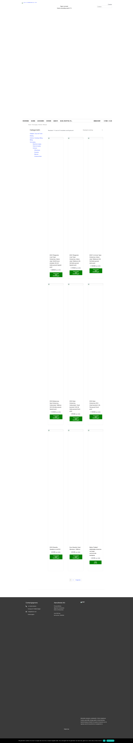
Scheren (40, 124)
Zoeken (110, 4)
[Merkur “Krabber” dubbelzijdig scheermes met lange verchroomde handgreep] (95, 487)
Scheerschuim (38, 156)
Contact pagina (31, 614)
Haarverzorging (37, 146)
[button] (63, 734)
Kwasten (36, 152)
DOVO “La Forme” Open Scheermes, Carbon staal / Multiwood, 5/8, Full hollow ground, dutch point (95, 259)
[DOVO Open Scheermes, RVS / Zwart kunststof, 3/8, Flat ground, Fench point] (95, 341)
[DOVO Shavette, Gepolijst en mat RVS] (55, 487)
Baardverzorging (37, 144)
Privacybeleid (110, 740)
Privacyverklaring (57, 606)
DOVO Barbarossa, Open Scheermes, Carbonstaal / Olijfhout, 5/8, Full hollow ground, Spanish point (55, 405)
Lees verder (95, 562)
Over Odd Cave (57, 613)
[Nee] (131, 740)
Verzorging (34, 124)
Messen (36, 154)
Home (29, 124)
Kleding (31, 136)
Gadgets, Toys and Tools (36, 133)
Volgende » (78, 580)
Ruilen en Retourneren (58, 609)
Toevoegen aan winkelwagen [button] (56, 274)
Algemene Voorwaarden (59, 608)
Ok (104, 740)
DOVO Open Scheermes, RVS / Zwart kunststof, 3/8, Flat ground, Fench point (95, 405)
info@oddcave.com (32, 611)
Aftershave (37, 150)
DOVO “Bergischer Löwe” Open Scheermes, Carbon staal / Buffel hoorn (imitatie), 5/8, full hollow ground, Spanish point (55, 261)
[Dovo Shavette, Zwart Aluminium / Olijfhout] (75, 487)
